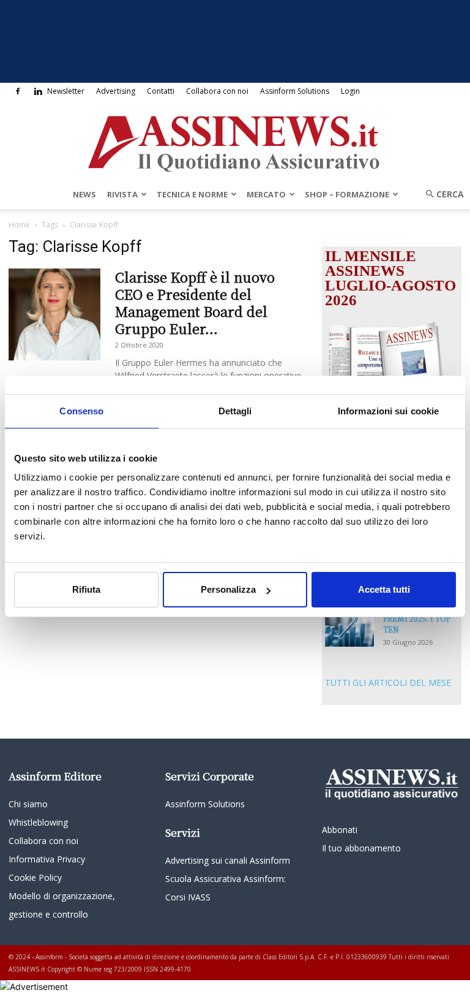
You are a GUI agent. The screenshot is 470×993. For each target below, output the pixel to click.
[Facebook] (18, 91)
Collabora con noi (217, 91)
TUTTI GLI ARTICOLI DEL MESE (388, 682)
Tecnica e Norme (192, 194)
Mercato (266, 194)
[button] (440, 194)
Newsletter (65, 91)
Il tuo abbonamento (361, 848)
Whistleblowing (38, 822)
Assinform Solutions (294, 91)
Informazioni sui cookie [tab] (388, 411)
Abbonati (339, 829)
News (84, 194)
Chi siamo (28, 804)
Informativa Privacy (47, 859)
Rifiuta (86, 589)
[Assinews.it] (235, 140)
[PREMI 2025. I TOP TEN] (349, 630)
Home (19, 224)
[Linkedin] (38, 91)
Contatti (160, 91)
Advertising (115, 91)
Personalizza (228, 589)
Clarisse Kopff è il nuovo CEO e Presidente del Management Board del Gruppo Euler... (195, 302)
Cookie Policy (35, 877)
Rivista (122, 194)
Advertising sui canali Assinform (227, 860)
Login (350, 91)
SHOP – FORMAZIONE (347, 194)
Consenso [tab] (81, 411)
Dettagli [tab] (235, 411)
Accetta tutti (384, 589)
